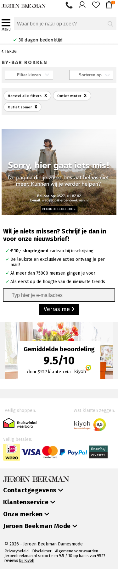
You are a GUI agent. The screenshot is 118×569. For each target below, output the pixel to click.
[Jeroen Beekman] (24, 4)
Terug (10, 51)
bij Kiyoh (26, 560)
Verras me (57, 309)
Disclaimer (42, 551)
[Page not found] (59, 171)
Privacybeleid (16, 551)
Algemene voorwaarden (76, 551)
